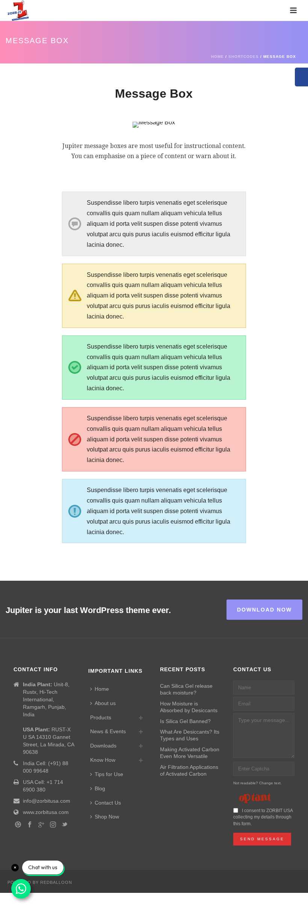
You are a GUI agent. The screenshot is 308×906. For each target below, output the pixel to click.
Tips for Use (109, 774)
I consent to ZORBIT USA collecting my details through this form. (263, 817)
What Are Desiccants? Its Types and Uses (189, 735)
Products (100, 717)
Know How (102, 760)
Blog (100, 788)
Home (217, 56)
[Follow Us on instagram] (53, 824)
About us (105, 703)
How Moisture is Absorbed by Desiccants (188, 707)
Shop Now (107, 817)
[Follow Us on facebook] (30, 824)
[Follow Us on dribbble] (18, 824)
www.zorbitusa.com (46, 812)
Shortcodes (243, 56)
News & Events (108, 731)
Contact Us (108, 803)
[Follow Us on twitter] (65, 824)
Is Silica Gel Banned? (185, 721)
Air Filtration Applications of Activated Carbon (189, 770)
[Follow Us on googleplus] (41, 824)
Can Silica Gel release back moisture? (186, 689)
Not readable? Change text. (257, 783)
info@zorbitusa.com (46, 801)
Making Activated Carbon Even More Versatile (189, 752)
